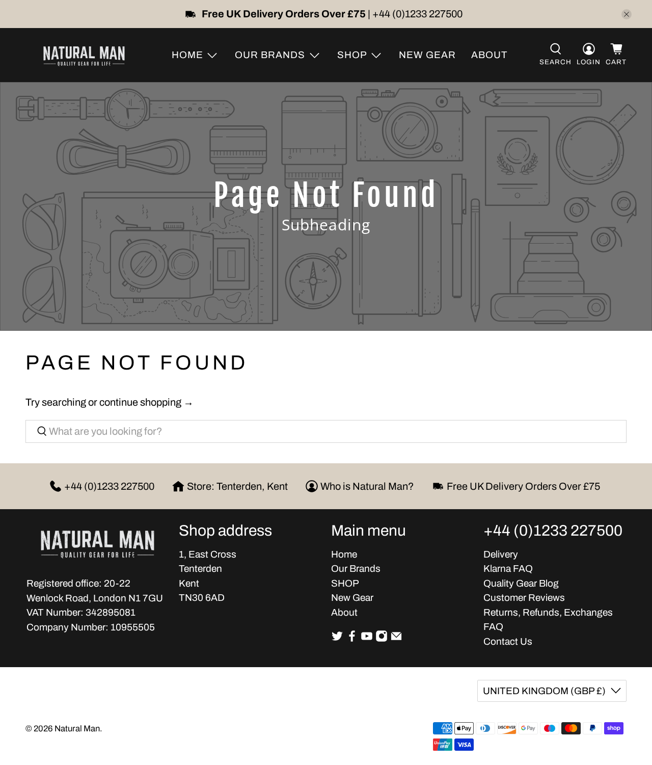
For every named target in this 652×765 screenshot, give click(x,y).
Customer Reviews (524, 597)
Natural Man (77, 728)
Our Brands (356, 568)
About (489, 54)
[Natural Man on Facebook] (352, 639)
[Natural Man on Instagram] (381, 639)
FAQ (493, 626)
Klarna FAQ (508, 568)
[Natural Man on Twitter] (337, 639)
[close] (626, 14)
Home (344, 554)
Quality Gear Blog (521, 583)
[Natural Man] (84, 55)
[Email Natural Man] (396, 639)
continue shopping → (146, 402)
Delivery (500, 554)
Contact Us (507, 641)
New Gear (427, 54)
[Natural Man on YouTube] (367, 639)
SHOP (345, 583)
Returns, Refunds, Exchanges (548, 612)
